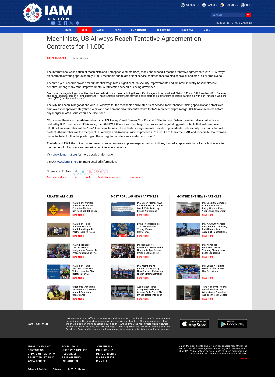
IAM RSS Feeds (105, 357)
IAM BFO (212, 5)
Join (84, 30)
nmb (88, 177)
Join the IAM (104, 346)
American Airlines (57, 177)
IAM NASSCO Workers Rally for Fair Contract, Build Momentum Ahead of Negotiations (214, 228)
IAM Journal (70, 361)
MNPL (207, 30)
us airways (135, 177)
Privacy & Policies (38, 369)
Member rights (106, 354)
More (244, 358)
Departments (139, 30)
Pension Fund (71, 357)
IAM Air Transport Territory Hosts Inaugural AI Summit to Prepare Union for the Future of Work (85, 250)
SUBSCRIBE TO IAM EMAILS (232, 23)
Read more (78, 215)
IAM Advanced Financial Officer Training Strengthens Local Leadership (213, 249)
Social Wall (70, 346)
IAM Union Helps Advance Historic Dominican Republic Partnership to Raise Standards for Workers (84, 229)
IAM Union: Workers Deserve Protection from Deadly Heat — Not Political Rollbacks (84, 207)
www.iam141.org (67, 161)
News (118, 30)
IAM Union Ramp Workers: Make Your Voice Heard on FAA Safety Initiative (83, 270)
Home (68, 30)
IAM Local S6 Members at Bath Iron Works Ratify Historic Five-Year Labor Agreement (214, 207)
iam (76, 177)
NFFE (249, 5)
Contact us (36, 350)
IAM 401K (101, 361)
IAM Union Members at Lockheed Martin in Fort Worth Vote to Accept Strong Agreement (150, 207)
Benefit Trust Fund (41, 357)
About (100, 30)
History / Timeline (74, 350)
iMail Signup (104, 350)
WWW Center (37, 361)
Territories (164, 30)
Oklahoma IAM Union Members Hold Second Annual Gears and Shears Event (84, 290)
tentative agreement (109, 177)
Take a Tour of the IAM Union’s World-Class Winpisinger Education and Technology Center (214, 290)
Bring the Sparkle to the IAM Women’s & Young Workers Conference (148, 228)
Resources (187, 30)
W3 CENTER (193, 5)
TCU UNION (231, 5)
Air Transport (56, 58)
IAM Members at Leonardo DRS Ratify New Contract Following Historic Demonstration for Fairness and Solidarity (150, 273)
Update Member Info (41, 354)
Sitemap (57, 369)
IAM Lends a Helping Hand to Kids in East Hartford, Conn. (213, 268)
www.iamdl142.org (65, 154)
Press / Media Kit (39, 346)
